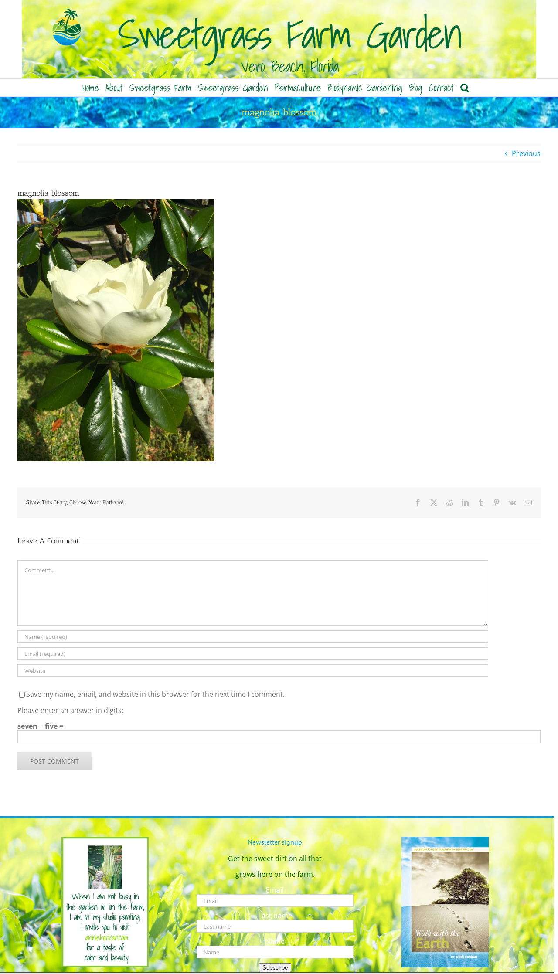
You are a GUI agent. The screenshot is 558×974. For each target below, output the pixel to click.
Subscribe (275, 967)
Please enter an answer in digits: (70, 710)
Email (275, 890)
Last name (275, 915)
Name (275, 941)
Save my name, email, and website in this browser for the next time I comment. (155, 694)
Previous (526, 153)
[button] (464, 87)
